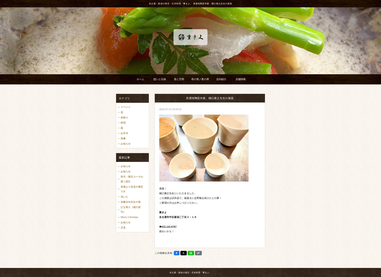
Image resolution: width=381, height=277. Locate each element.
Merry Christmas (129, 217)
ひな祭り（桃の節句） (131, 209)
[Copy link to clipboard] (198, 253)
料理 (123, 122)
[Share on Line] (191, 253)
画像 (123, 138)
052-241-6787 (169, 226)
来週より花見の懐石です (132, 189)
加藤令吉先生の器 (131, 202)
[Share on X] (183, 253)
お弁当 (124, 133)
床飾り (124, 117)
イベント (126, 107)
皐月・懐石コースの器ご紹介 (132, 179)
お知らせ (126, 143)
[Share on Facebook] (176, 253)
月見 (123, 227)
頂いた (124, 196)
